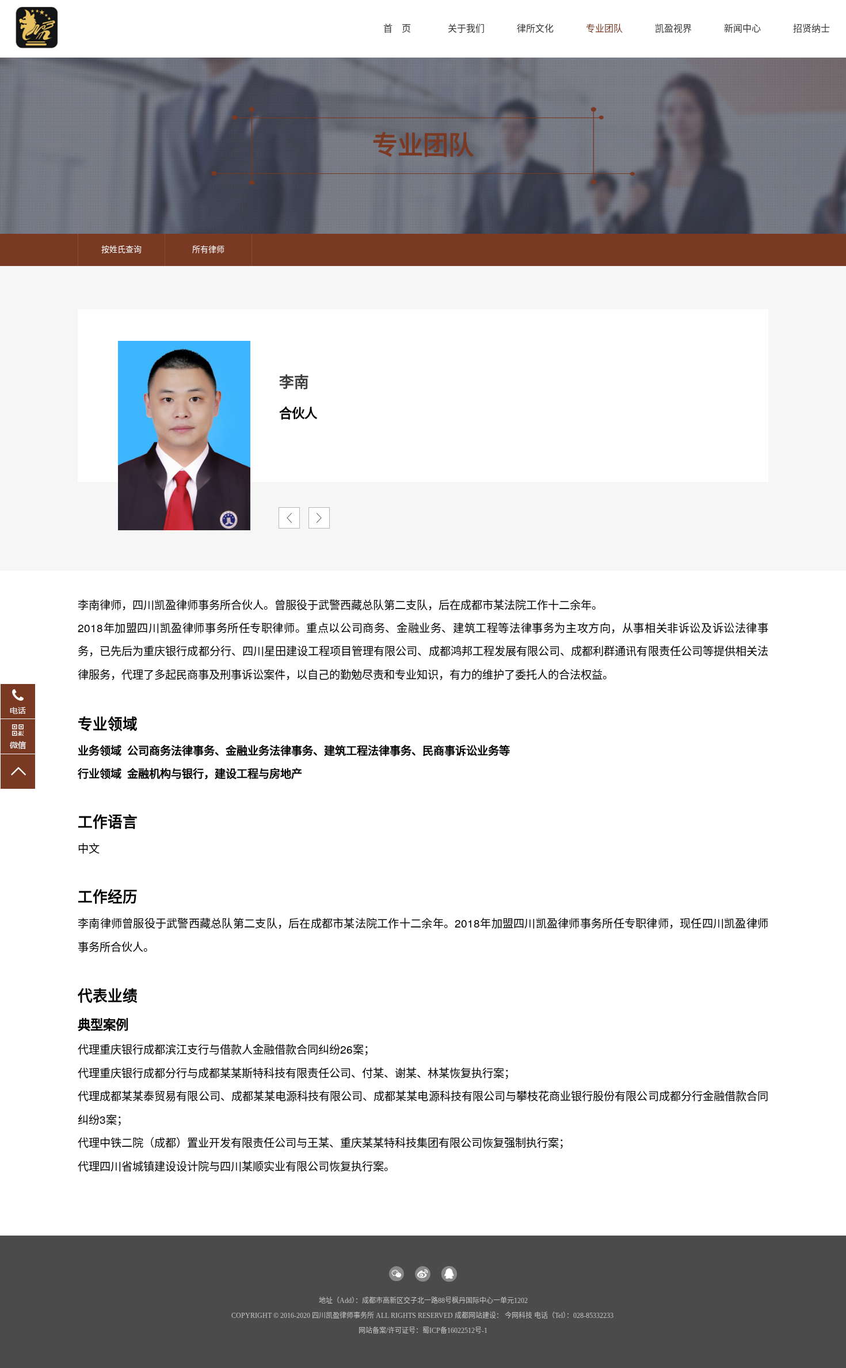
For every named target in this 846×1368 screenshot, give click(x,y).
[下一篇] (319, 518)
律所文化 (535, 28)
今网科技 (518, 1316)
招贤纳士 (811, 28)
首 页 (397, 28)
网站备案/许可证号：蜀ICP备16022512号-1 (423, 1331)
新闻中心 (742, 28)
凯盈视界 (673, 28)
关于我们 (466, 28)
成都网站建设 (475, 1316)
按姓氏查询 (121, 249)
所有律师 (208, 249)
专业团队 (604, 28)
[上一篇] (289, 518)
